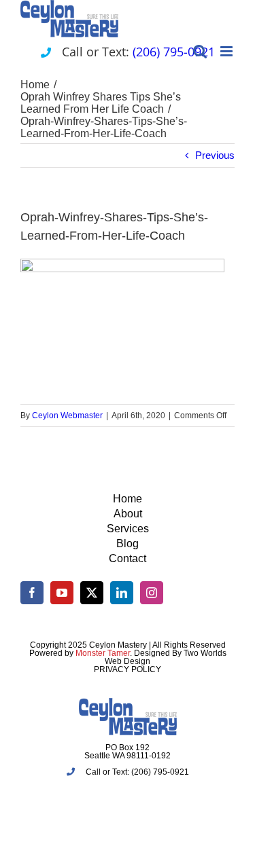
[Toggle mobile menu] (227, 51)
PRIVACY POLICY (127, 669)
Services (128, 528)
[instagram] (151, 592)
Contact (127, 558)
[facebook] (32, 592)
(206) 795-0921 (174, 51)
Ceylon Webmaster (67, 415)
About (128, 513)
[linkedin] (121, 592)
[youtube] (61, 592)
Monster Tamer (102, 653)
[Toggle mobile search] (200, 51)
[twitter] (91, 592)
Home (127, 498)
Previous (215, 155)
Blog (127, 543)
